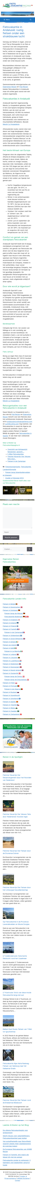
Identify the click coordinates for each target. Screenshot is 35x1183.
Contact (17, 1180)
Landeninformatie (9, 469)
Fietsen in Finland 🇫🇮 (10, 626)
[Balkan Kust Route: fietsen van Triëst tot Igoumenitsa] (8, 1025)
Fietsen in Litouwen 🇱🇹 (11, 658)
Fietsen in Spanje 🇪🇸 (10, 702)
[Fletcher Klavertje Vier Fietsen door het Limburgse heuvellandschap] (8, 883)
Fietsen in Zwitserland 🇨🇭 (12, 714)
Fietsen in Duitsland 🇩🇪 (11, 610)
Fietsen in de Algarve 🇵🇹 (13, 689)
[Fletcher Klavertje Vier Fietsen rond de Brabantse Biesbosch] (8, 1096)
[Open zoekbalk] (30, 19)
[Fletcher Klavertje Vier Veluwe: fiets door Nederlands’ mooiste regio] (8, 810)
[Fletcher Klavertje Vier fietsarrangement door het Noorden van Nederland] (8, 771)
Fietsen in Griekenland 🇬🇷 (12, 635)
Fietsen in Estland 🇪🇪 (11, 623)
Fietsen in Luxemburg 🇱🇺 (12, 661)
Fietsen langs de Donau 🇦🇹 (14, 676)
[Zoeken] (29, 549)
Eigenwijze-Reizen (10, 87)
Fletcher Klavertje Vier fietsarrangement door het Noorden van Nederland (17, 777)
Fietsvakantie (26, 467)
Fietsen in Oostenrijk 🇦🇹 (12, 673)
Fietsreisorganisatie (12, 467)
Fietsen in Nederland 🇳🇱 (12, 664)
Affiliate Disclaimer (23, 1178)
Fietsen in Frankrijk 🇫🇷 (11, 629)
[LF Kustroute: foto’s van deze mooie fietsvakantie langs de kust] (8, 988)
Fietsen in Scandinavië (11, 695)
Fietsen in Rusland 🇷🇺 (11, 692)
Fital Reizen (23, 87)
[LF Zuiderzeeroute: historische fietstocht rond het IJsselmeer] (8, 952)
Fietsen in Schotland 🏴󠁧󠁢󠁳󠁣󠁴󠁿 (12, 698)
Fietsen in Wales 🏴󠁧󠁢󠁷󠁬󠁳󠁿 (10, 708)
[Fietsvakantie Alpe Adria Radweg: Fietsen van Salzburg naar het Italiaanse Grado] (8, 1059)
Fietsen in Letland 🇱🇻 (11, 654)
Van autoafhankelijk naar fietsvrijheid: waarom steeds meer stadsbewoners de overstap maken (17, 1143)
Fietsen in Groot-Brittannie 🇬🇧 (14, 639)
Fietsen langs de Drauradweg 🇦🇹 (16, 680)
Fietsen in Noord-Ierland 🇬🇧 (13, 670)
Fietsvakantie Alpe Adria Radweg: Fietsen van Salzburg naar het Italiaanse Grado (16, 1065)
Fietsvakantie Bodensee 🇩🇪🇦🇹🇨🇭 (16, 617)
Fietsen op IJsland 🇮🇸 (11, 645)
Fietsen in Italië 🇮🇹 (10, 648)
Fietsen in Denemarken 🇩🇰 (12, 607)
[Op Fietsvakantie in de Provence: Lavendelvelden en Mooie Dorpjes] (8, 918)
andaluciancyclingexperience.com (19, 422)
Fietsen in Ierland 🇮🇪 (10, 642)
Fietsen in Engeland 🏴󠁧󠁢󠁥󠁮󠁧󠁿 (11, 620)
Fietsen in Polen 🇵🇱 (10, 683)
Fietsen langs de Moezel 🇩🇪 (14, 613)
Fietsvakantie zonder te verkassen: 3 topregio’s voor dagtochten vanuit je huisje (17, 1162)
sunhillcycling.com (12, 424)
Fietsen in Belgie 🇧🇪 (10, 604)
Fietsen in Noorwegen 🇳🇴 (12, 667)
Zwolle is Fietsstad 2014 (14, 478)
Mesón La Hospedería (11, 124)
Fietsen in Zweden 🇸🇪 (11, 711)
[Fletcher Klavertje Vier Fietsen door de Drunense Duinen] (8, 847)
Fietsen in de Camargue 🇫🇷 (14, 632)
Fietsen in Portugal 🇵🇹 (11, 686)
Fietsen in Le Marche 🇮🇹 (13, 651)
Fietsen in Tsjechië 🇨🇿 (11, 705)
